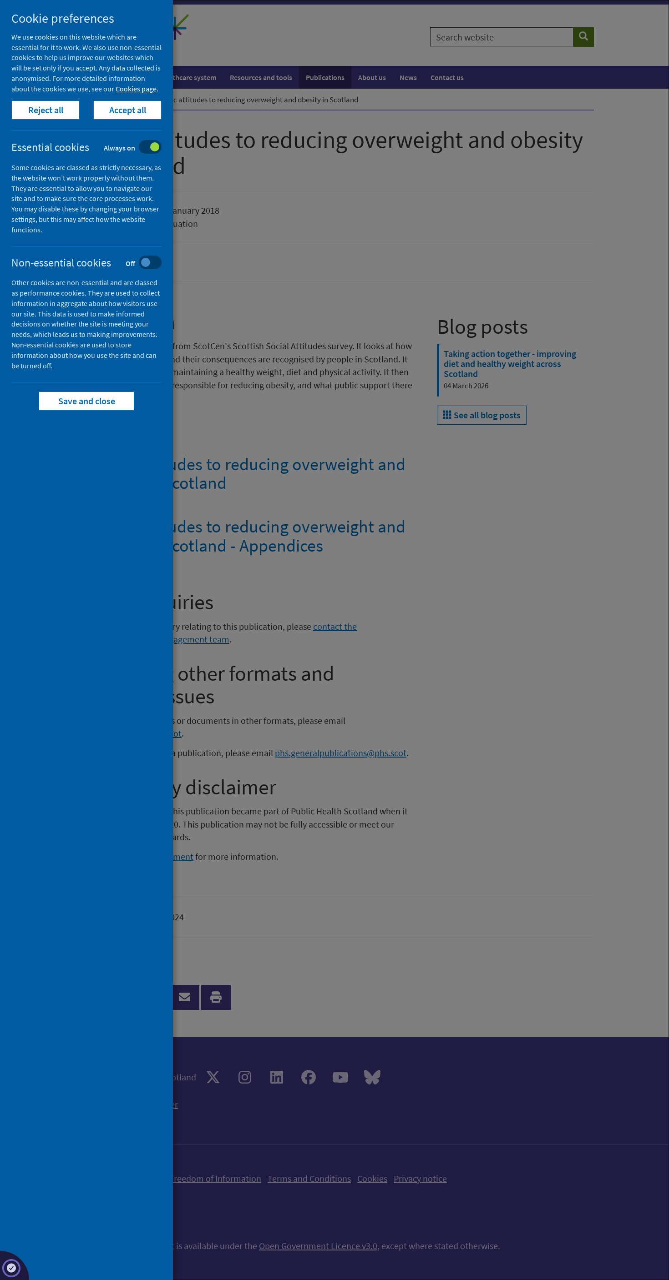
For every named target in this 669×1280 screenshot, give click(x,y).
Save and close (86, 401)
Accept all (127, 109)
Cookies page (136, 88)
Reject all (45, 109)
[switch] (93, 148)
